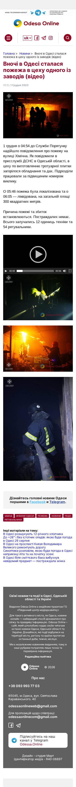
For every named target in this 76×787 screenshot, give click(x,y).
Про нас (38, 678)
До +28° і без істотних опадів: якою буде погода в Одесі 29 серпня (37, 538)
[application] (38, 254)
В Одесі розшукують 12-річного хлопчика (33, 534)
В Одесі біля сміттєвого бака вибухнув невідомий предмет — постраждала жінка (34, 559)
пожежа (43, 516)
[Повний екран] (70, 271)
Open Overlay (8, 38)
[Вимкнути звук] (64, 271)
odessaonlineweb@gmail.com (32, 706)
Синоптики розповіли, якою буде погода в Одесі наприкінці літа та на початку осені (37, 552)
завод (8, 516)
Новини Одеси (25, 516)
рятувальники (13, 519)
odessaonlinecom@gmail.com (32, 717)
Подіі (68, 516)
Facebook (38, 502)
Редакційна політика (38, 656)
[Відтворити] (6, 271)
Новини (56, 516)
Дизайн (27, 755)
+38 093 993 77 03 (23, 686)
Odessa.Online (31, 744)
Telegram (57, 502)
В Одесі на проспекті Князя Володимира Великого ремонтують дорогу (32, 545)
